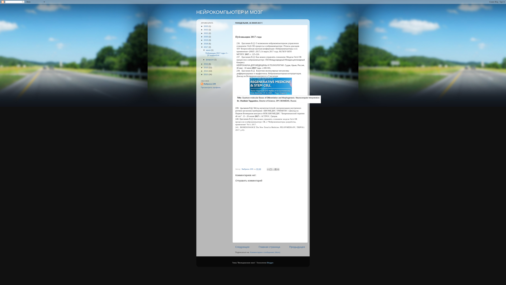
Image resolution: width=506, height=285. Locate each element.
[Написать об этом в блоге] (270, 169)
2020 (206, 37)
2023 (206, 26)
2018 (206, 44)
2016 (206, 64)
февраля (210, 60)
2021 (206, 33)
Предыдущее (297, 247)
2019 (206, 40)
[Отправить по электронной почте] (268, 169)
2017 (206, 47)
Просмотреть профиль (211, 87)
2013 (206, 74)
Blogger (270, 263)
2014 (206, 71)
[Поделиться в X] (273, 169)
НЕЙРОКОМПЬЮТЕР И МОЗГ (229, 12)
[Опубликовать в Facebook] (275, 169)
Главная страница (269, 247)
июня (208, 50)
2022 (206, 30)
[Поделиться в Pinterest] (278, 169)
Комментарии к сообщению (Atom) (265, 252)
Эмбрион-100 (210, 84)
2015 (206, 68)
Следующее (242, 247)
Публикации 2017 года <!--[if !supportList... (216, 54)
